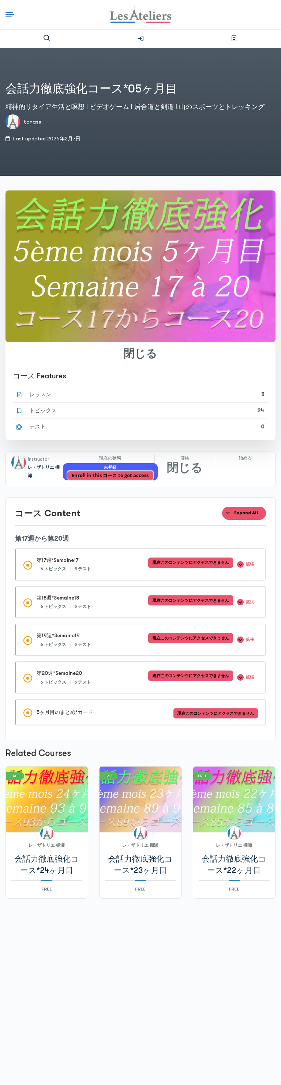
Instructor (38, 459)
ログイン (140, 38)
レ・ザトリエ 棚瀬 (47, 845)
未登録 (110, 467)
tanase (32, 121)
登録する (234, 38)
